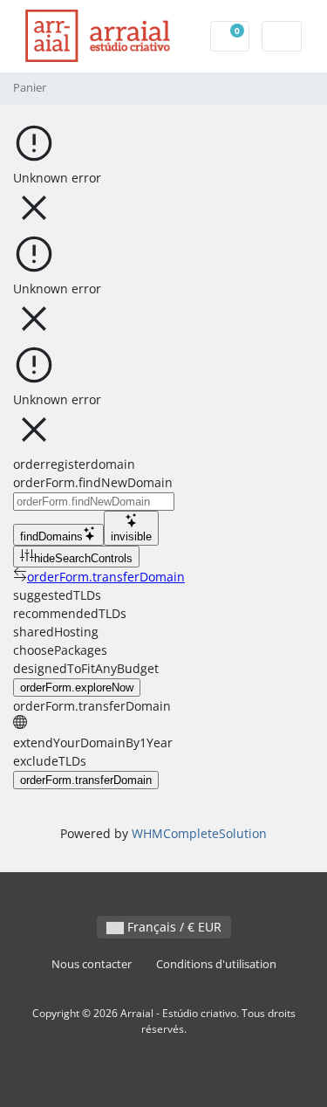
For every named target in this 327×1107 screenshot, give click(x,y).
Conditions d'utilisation (216, 964)
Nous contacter (91, 964)
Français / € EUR (172, 926)
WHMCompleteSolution (199, 833)
